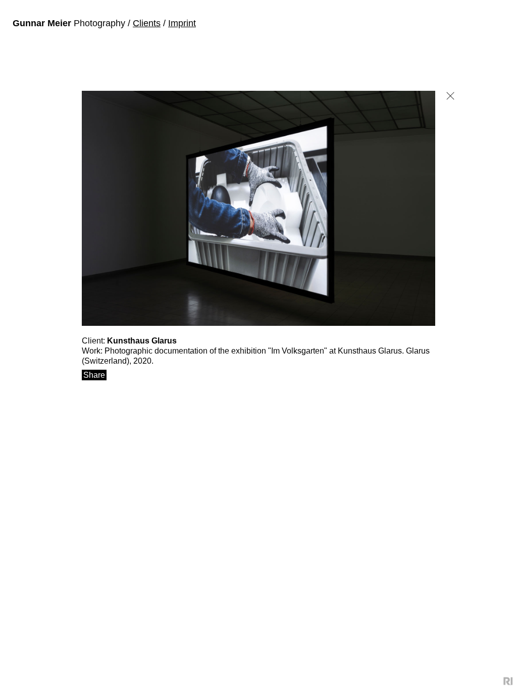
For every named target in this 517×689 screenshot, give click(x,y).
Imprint (182, 23)
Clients (147, 23)
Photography (70, 23)
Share (94, 375)
